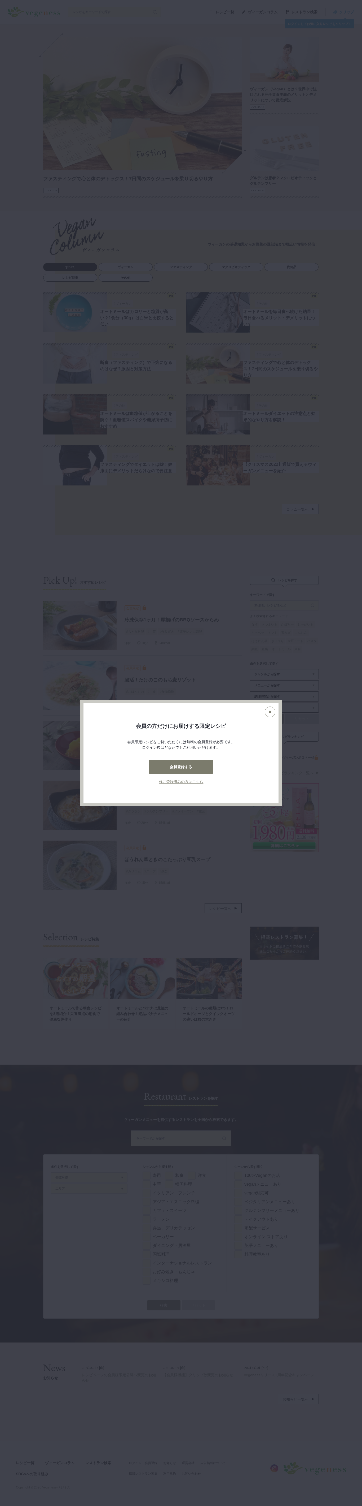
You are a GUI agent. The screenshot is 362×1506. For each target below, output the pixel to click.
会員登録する (181, 767)
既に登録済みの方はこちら (181, 782)
